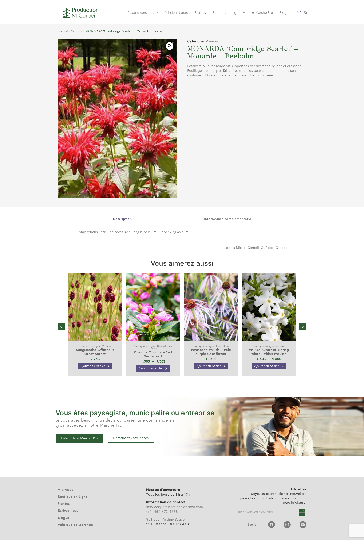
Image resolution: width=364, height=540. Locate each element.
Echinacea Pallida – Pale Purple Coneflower (211, 352)
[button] (169, 46)
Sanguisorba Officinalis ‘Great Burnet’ (95, 352)
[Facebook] (271, 524)
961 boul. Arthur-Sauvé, (166, 519)
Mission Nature (176, 12)
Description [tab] (122, 219)
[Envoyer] (302, 512)
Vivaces (76, 31)
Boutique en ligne (226, 12)
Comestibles (164, 346)
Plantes (200, 12)
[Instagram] (287, 524)
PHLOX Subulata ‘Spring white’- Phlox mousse (269, 352)
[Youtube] (303, 524)
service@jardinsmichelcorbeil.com (174, 507)
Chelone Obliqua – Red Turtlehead (153, 354)
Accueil (62, 31)
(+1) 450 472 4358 (162, 511)
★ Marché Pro (262, 12)
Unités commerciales (137, 12)
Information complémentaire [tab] (227, 219)
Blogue (284, 12)
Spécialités (222, 346)
